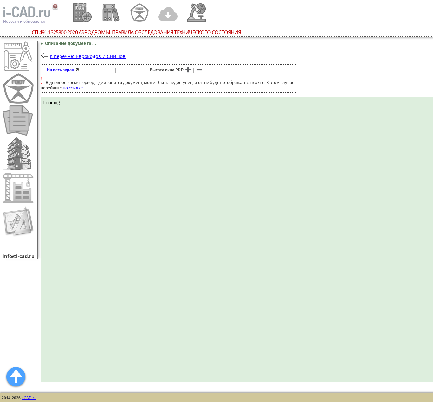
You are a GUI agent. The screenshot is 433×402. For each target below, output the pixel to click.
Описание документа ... (70, 43)
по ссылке (73, 88)
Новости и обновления (25, 21)
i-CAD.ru (29, 397)
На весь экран (60, 70)
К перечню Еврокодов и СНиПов (88, 56)
